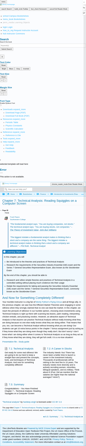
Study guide (24, 342)
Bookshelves (27, 194)
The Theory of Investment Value (24, 230)
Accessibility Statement (23, 442)
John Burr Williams (48, 230)
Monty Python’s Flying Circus (49, 302)
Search (6, 189)
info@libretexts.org (74, 442)
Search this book (6, 42)
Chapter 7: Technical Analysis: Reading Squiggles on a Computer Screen (40, 408)
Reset (3, 65)
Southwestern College (18, 219)
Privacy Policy (59, 439)
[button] (9, 148)
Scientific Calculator (14, 129)
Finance (43, 194)
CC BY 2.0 (57, 402)
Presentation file (9, 342)
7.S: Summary (16, 384)
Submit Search (6, 49)
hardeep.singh (29, 402)
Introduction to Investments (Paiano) (67, 194)
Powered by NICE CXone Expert (42, 428)
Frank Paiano (15, 217)
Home (12, 194)
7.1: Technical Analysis (21, 348)
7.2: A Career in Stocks (59, 348)
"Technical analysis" (11, 402)
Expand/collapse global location (82, 193)
